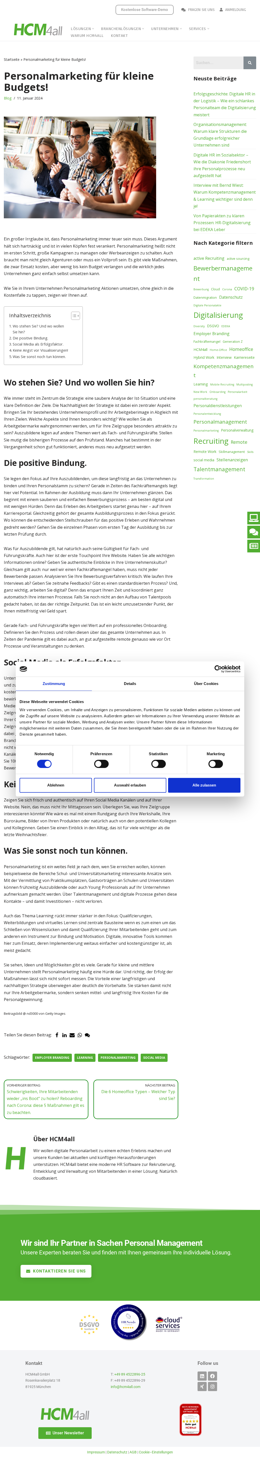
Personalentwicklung (207, 414)
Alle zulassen (204, 785)
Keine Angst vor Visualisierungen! (40, 350)
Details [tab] (130, 683)
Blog (8, 98)
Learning (85, 1057)
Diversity (199, 326)
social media (154, 1057)
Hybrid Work (203, 357)
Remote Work (204, 451)
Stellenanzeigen (232, 460)
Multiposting (244, 384)
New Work (200, 392)
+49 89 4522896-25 (129, 1374)
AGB (133, 1452)
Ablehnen (55, 785)
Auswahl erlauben (130, 785)
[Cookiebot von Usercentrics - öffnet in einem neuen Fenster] (218, 669)
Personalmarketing (118, 1057)
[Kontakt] (253, 532)
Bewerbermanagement (222, 273)
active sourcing (238, 258)
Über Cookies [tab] (206, 683)
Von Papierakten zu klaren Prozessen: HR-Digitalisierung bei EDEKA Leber (222, 222)
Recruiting (211, 441)
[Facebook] (56, 1035)
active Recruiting (208, 258)
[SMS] (87, 1035)
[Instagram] (212, 1386)
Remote (239, 442)
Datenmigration (205, 297)
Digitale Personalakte (207, 305)
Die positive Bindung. (30, 338)
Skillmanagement (232, 451)
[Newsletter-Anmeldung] (253, 546)
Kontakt (119, 35)
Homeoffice (241, 349)
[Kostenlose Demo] (253, 518)
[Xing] (202, 1386)
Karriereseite (244, 357)
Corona (227, 289)
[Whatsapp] (79, 1035)
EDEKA (225, 326)
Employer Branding (52, 1057)
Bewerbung (201, 289)
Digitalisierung (218, 315)
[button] (93, 29)
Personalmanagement (220, 421)
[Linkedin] (202, 1376)
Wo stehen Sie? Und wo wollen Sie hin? (38, 329)
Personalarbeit (237, 392)
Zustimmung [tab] (54, 683)
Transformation (203, 478)
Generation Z (233, 341)
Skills (250, 452)
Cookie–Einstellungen (156, 1452)
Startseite (12, 59)
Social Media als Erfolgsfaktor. (38, 344)
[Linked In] (64, 1035)
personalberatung (205, 399)
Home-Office (218, 350)
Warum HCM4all (87, 35)
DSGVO (213, 325)
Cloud (215, 289)
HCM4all (200, 349)
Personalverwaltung (237, 430)
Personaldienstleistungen (217, 405)
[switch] (101, 764)
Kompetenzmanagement (223, 371)
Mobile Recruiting (222, 384)
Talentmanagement (219, 469)
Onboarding (217, 392)
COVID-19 (244, 288)
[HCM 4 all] (38, 29)
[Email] (72, 1035)
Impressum (96, 1452)
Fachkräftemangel (206, 341)
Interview (224, 357)
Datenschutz (231, 297)
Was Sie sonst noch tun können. (39, 356)
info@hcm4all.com (125, 1387)
